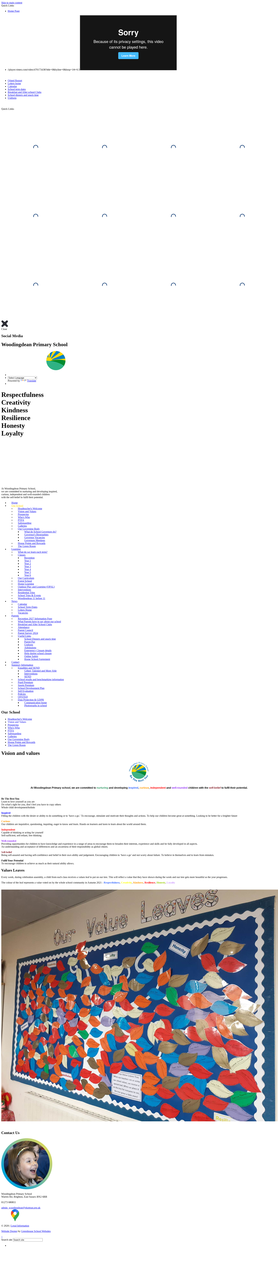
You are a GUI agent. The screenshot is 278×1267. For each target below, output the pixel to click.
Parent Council (25, 630)
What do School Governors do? (40, 531)
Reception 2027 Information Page (35, 618)
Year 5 (27, 572)
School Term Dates (27, 607)
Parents (15, 615)
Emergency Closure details (37, 650)
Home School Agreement (37, 659)
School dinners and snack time (23, 95)
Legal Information (20, 1225)
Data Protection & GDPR (31, 699)
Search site (6, 1239)
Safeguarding (24, 523)
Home (14, 502)
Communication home (35, 702)
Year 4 (27, 569)
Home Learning (26, 583)
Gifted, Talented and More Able (40, 670)
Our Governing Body (29, 528)
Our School (17, 505)
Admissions (30, 647)
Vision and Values (27, 511)
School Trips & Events (29, 595)
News (14, 601)
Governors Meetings (34, 540)
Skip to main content (11, 2)
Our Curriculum (26, 578)
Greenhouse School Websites (36, 1231)
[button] (15, 109)
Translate (31, 380)
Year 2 (27, 563)
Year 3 (27, 566)
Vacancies (23, 612)
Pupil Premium (25, 682)
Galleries (22, 526)
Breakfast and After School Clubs (35, 624)
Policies (22, 694)
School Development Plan (31, 688)
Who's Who (24, 517)
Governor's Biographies (36, 534)
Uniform (12, 98)
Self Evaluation (25, 691)
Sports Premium (26, 685)
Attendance (23, 627)
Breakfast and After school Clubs (24, 92)
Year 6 (27, 575)
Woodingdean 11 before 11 (31, 598)
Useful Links (24, 636)
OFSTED (23, 696)
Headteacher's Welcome (30, 508)
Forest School (25, 581)
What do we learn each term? (32, 552)
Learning (16, 549)
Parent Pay (29, 641)
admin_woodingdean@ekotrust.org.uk (20, 1207)
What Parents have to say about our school (39, 621)
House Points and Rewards (31, 543)
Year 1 (27, 560)
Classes (21, 555)
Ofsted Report (15, 80)
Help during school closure (38, 653)
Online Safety (31, 656)
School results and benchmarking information (41, 679)
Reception (29, 557)
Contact (15, 662)
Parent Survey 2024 (28, 633)
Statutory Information (22, 665)
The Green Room (27, 546)
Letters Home (25, 610)
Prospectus (23, 514)
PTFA (21, 520)
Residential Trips (26, 592)
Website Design (9, 1231)
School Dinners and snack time (40, 639)
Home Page (14, 11)
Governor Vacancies (34, 537)
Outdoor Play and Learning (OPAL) (36, 586)
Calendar (12, 86)
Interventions (24, 589)
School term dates (17, 89)
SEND (27, 676)
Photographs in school (35, 705)
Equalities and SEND (29, 667)
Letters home (14, 83)
